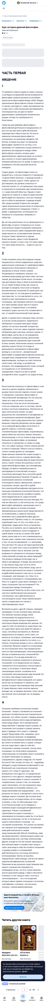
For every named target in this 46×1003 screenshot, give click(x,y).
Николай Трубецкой (10, 30)
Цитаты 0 (20, 21)
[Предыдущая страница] (18, 990)
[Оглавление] (4, 8)
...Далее (24, 971)
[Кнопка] (15, 928)
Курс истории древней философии (20, 27)
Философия (8, 38)
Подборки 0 (34, 21)
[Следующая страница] (37, 493)
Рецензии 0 (7, 21)
